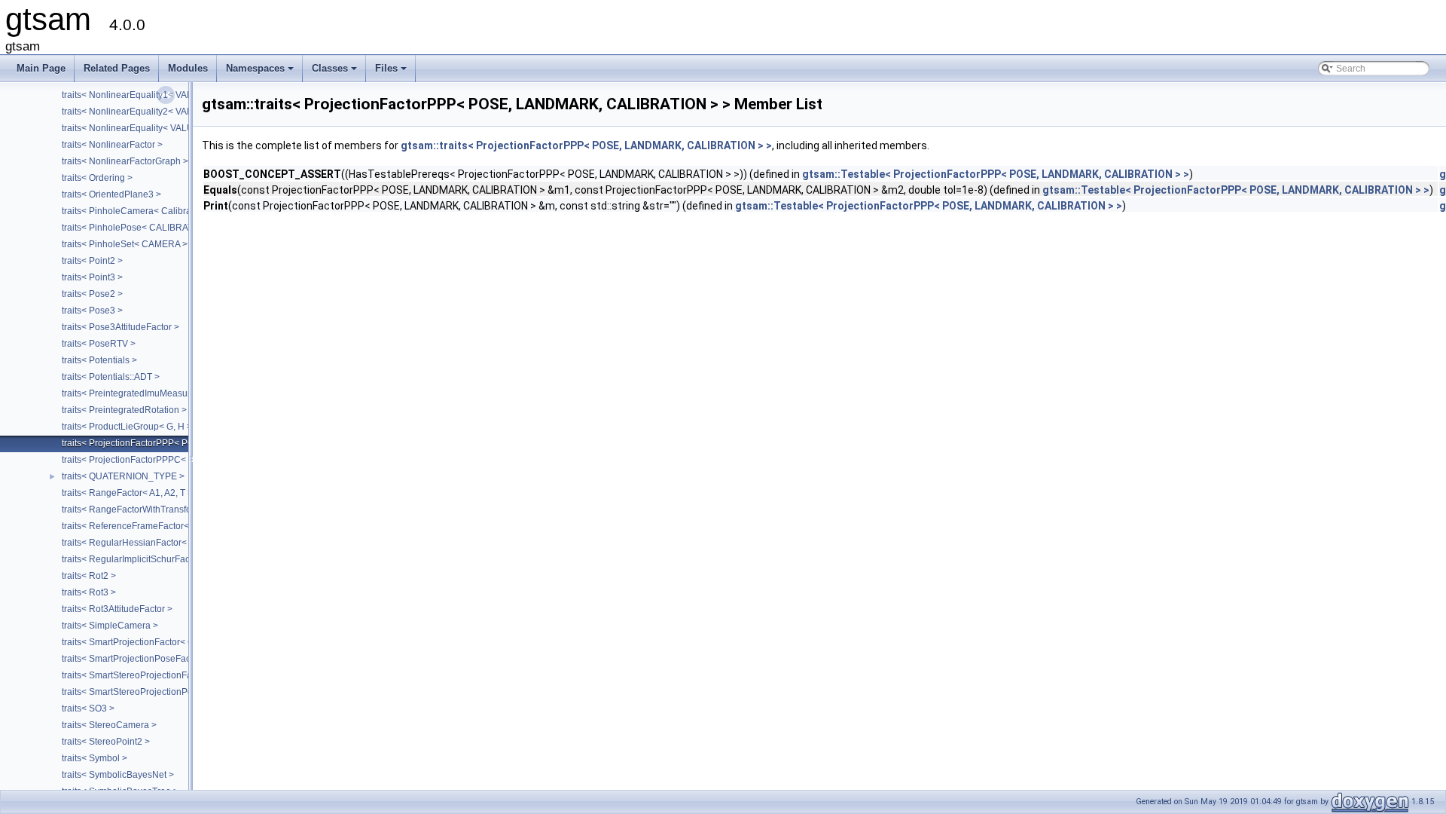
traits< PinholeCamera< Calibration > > (141, 211)
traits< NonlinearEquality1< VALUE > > (141, 95)
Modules (188, 68)
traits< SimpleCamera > (110, 625)
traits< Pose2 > (92, 294)
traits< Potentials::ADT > (111, 377)
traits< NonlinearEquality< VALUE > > (138, 128)
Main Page (41, 68)
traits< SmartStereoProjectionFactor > (138, 675)
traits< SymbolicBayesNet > (118, 775)
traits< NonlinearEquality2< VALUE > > (141, 111)
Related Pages (117, 68)
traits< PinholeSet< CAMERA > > (128, 244)
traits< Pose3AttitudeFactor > (120, 327)
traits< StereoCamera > (109, 725)
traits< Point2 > (92, 261)
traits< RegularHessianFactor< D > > (136, 542)
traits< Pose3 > (92, 310)
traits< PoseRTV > (99, 343)
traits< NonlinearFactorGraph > (125, 161)
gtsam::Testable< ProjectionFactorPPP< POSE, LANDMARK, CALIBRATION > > (995, 174)
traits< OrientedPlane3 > (111, 194)
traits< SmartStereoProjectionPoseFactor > (149, 692)
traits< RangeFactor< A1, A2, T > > (131, 493)
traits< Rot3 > (89, 592)
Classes (335, 72)
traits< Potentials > (99, 360)
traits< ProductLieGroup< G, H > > (131, 426)
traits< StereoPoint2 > (106, 741)
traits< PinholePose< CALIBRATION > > (143, 227)
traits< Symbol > (94, 758)
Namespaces (261, 72)
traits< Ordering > (97, 178)
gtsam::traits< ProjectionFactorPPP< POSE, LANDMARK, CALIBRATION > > (586, 145)
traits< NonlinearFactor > (112, 144)
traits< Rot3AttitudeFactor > (117, 609)
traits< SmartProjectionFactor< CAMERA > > (151, 642)
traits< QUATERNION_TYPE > (123, 476)
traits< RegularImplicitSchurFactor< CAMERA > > (161, 559)
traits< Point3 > (92, 277)
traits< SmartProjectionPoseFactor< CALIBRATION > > (172, 658)
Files (392, 72)
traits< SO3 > (88, 708)
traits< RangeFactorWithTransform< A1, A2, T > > (161, 509)
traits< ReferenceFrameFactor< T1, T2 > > (147, 526)
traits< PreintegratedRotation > (124, 410)
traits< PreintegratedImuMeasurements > (145, 393)
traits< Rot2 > (89, 576)
